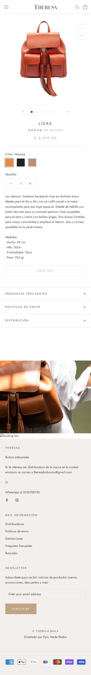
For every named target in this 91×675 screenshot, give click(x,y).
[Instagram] (17, 499)
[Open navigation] (6, 7)
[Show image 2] (36, 112)
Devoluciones (14, 538)
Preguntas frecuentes (26, 294)
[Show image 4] (46, 112)
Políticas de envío (16, 531)
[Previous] (23, 112)
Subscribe (21, 609)
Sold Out (45, 271)
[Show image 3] (41, 112)
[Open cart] (85, 7)
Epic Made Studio (55, 637)
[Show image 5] (50, 112)
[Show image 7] (60, 112)
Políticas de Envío (22, 307)
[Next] (67, 112)
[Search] (77, 7)
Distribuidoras (14, 524)
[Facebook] (6, 499)
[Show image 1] (32, 112)
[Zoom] (81, 24)
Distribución (17, 320)
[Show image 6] (55, 112)
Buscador (11, 553)
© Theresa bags (45, 631)
